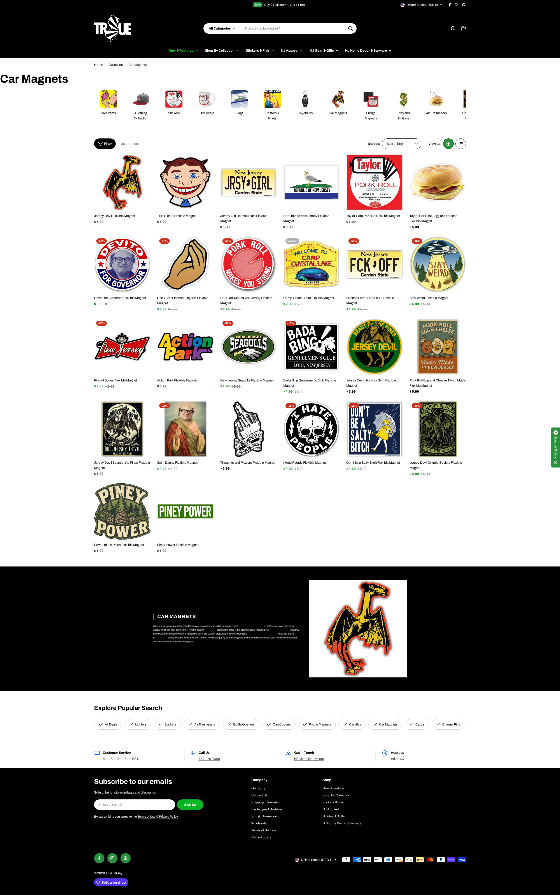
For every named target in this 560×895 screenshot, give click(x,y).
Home (98, 64)
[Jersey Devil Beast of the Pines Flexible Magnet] (122, 429)
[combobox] (280, 28)
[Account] (452, 28)
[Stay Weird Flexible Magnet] (438, 264)
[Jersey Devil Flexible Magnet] (122, 182)
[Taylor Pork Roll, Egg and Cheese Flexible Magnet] (438, 182)
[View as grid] (448, 143)
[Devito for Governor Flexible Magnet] (122, 264)
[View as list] (460, 143)
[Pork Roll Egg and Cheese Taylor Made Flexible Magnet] (438, 346)
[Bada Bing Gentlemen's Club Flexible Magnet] (311, 346)
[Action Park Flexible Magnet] (185, 346)
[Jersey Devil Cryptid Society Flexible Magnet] (438, 429)
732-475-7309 (209, 758)
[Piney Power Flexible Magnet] (185, 511)
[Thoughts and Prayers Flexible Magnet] (248, 429)
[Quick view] (144, 164)
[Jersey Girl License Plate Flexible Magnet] (248, 182)
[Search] (350, 28)
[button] (555, 448)
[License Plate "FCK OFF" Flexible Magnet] (374, 264)
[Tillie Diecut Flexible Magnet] (185, 182)
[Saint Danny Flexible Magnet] (185, 429)
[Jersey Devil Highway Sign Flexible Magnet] (374, 346)
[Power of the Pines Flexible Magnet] (122, 511)
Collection (115, 64)
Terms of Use (147, 816)
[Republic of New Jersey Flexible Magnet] (311, 182)
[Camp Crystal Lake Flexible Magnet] (311, 264)
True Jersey (114, 873)
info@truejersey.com (309, 758)
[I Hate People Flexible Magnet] (311, 429)
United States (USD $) (422, 5)
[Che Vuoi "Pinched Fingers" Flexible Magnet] (185, 264)
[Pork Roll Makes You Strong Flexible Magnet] (248, 264)
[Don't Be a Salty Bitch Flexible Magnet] (374, 429)
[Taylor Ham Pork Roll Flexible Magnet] (374, 182)
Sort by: (374, 143)
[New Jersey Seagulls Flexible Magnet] (248, 346)
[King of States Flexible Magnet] (122, 346)
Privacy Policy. (168, 816)
